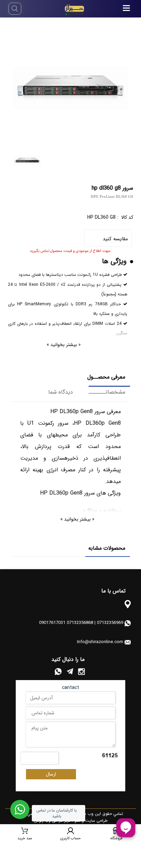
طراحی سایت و (93, 820)
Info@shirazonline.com (100, 642)
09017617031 (52, 622)
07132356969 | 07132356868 (95, 622)
